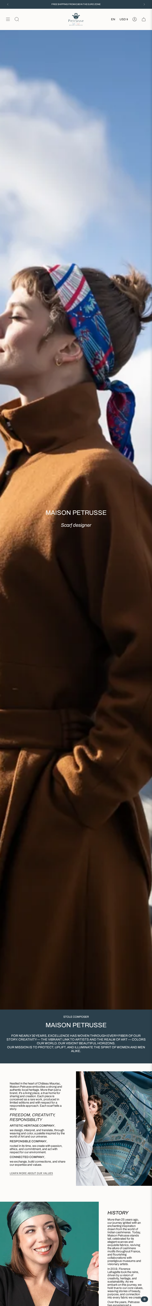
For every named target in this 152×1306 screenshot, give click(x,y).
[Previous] (8, 4)
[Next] (144, 4)
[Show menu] (8, 19)
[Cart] (143, 19)
